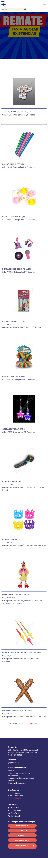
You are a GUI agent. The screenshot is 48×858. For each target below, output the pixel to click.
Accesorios (18, 327)
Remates (31, 115)
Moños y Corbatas (35, 487)
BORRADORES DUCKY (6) (13, 216)
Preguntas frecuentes (16, 798)
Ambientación (19, 545)
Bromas (27, 327)
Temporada (17, 603)
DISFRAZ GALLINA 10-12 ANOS (15, 594)
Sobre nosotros (14, 793)
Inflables (33, 545)
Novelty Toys (33, 658)
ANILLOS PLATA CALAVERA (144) (16, 112)
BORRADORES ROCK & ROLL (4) (16, 269)
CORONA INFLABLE (11, 539)
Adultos (16, 600)
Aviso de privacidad (15, 796)
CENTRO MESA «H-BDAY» (13, 376)
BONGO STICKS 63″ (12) (13, 164)
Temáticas (6, 603)
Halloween (29, 600)
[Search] (25, 9)
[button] (44, 4)
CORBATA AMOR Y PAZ (12, 481)
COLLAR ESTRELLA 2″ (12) (13, 429)
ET (25, 115)
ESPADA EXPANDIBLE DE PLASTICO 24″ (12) (21, 653)
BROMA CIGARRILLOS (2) (13, 321)
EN (24, 167)
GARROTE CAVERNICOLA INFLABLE (18, 711)
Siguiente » (34, 723)
